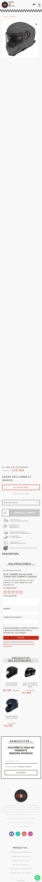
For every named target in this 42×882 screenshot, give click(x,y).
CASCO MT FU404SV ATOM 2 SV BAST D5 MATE (30, 685)
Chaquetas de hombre (21, 852)
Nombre (7, 609)
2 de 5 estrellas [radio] (9, 592)
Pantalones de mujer (21, 873)
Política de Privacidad (24, 767)
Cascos (13, 16)
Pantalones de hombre (21, 869)
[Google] (24, 834)
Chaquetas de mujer (21, 856)
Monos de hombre (21, 860)
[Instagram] (30, 834)
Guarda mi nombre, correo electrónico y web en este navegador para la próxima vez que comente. (20, 630)
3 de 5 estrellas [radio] (13, 592)
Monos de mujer (21, 865)
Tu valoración (10, 596)
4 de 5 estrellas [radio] (17, 592)
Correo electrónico (13, 617)
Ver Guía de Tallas (21, 487)
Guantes (21, 880)
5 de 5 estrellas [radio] (21, 592)
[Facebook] (11, 834)
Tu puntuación (10, 588)
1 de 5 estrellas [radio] (5, 592)
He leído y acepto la (19, 766)
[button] (36, 24)
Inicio (6, 16)
